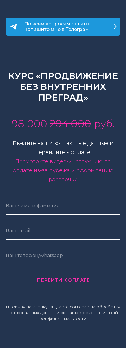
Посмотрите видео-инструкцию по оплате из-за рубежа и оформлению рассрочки (63, 170)
